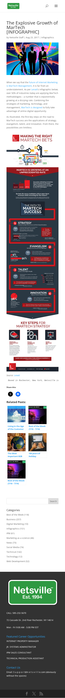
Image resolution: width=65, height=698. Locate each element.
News (9, 542)
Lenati (34, 89)
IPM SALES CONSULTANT (18, 652)
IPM (8, 533)
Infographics (47, 37)
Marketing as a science (18, 538)
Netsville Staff (16, 37)
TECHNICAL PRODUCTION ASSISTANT (25, 658)
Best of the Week (14, 514)
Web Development (15, 561)
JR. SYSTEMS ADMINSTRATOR (21, 646)
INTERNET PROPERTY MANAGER (22, 641)
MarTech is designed (31, 107)
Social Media (12, 547)
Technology (12, 556)
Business (11, 519)
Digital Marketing (15, 523)
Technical (11, 551)
